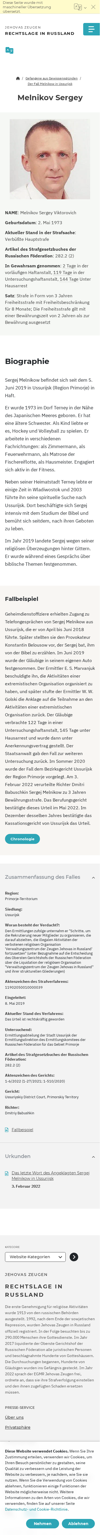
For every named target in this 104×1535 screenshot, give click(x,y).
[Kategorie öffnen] (74, 1257)
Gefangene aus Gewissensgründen (52, 78)
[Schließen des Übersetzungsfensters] (93, 7)
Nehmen (43, 1523)
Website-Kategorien (30, 1256)
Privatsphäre (18, 1427)
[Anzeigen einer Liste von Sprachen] (80, 7)
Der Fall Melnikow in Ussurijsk (50, 84)
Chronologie (22, 839)
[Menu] (91, 29)
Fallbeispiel (22, 1130)
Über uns (14, 1417)
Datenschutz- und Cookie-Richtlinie (36, 1509)
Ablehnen (78, 1523)
